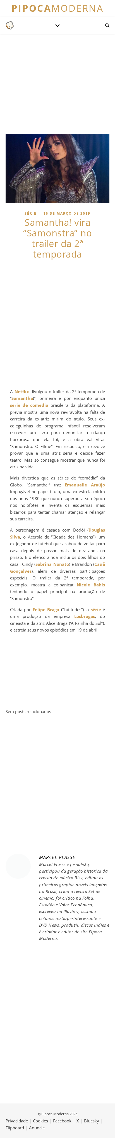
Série (31, 213)
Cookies (40, 1121)
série (96, 609)
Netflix (22, 391)
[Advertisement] (57, 323)
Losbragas (84, 616)
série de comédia (29, 405)
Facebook (62, 1121)
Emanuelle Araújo (85, 485)
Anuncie (37, 1127)
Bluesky (91, 1121)
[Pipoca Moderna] (10, 25)
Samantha (22, 398)
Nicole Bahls (91, 585)
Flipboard (15, 1127)
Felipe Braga (46, 609)
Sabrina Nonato (52, 564)
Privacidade (17, 1121)
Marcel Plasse (57, 857)
